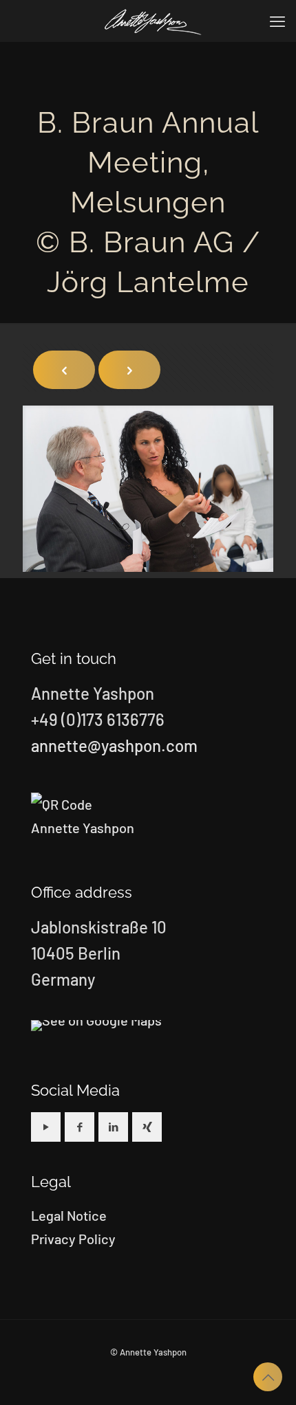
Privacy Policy (73, 1238)
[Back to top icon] (267, 1376)
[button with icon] (46, 1127)
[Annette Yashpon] (153, 20)
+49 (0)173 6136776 (98, 719)
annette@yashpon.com (114, 745)
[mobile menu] (277, 20)
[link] (96, 1025)
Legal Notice (69, 1215)
